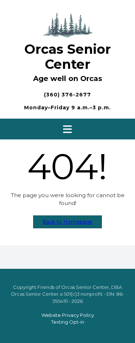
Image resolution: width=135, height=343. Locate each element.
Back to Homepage (67, 222)
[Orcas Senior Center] (67, 24)
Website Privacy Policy (67, 315)
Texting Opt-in (67, 322)
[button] (67, 129)
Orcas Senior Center (67, 56)
